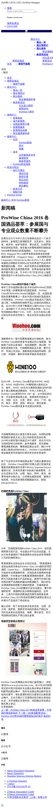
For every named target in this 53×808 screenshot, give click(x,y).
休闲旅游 (23, 182)
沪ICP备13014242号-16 (18, 786)
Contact (10, 783)
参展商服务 (19, 127)
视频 (21, 149)
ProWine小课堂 (26, 111)
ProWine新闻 (25, 142)
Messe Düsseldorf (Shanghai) (20, 771)
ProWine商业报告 (21, 164)
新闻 (15, 139)
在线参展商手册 (21, 124)
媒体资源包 (25, 161)
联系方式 (17, 189)
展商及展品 (13, 23)
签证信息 (23, 179)
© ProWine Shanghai (17, 781)
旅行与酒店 (19, 170)
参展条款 (17, 118)
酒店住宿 (23, 173)
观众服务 (41, 48)
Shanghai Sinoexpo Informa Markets (24, 776)
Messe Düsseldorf (15, 773)
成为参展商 (19, 121)
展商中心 (11, 115)
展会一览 (41, 42)
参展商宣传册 (20, 130)
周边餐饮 (23, 186)
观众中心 (35, 39)
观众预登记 (42, 45)
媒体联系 (23, 158)
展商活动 (47, 61)
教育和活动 (42, 54)
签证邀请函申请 (27, 99)
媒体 (15, 152)
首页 (9, 64)
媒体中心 (11, 136)
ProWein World (14, 195)
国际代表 (17, 192)
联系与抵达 (13, 167)
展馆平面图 (24, 64)
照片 (21, 145)
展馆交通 (23, 176)
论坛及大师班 (26, 105)
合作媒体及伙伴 (27, 155)
